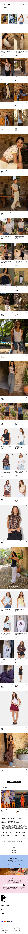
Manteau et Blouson (20, 832)
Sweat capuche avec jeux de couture (6, 684)
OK (24, 884)
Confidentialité (17, 928)
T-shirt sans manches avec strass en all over (6, 447)
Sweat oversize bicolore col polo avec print (6, 634)
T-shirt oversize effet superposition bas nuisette (20, 447)
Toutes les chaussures (19, 835)
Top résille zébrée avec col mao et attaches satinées (20, 498)
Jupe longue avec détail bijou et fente (22, 810)
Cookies (15, 932)
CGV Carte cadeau (4, 928)
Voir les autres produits (14, 781)
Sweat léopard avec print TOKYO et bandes (20, 659)
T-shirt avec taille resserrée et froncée (6, 237)
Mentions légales (4, 932)
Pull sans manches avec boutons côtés (5, 52)
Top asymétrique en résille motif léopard (6, 262)
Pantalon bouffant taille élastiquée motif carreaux (20, 52)
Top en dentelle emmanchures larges (5, 312)
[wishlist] (20, 4)
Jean (2, 832)
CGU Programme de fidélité (19, 927)
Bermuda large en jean (5, 809)
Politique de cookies (4, 930)
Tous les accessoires (6, 835)
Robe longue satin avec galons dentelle (8, 768)
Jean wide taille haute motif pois (6, 128)
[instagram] (8, 864)
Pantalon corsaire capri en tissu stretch (20, 77)
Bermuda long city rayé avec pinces (5, 422)
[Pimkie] (7, 4)
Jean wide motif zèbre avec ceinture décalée (20, 312)
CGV (2, 927)
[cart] (12, 52)
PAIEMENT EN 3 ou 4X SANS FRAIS (14, 1)
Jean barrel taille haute (5, 396)
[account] (23, 4)
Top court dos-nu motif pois (6, 76)
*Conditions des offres (18, 930)
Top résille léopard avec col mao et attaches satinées (11, 540)
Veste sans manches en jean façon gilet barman (20, 422)
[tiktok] (12, 864)
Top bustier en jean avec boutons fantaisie (5, 287)
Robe (7, 832)
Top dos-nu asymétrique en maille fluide (20, 128)
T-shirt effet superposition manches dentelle (19, 472)
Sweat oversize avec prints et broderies (20, 634)
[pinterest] (19, 864)
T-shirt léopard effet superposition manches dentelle (5, 472)
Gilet (11, 832)
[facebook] (15, 864)
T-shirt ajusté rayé (4, 170)
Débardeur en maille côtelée (6, 354)
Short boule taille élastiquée (20, 683)
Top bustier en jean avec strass (19, 102)
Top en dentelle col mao (5, 609)
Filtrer (23, 29)
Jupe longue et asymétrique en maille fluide (9, 212)
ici (6, 889)
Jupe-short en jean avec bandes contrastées (19, 237)
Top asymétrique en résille (20, 609)
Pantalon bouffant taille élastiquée (19, 262)
